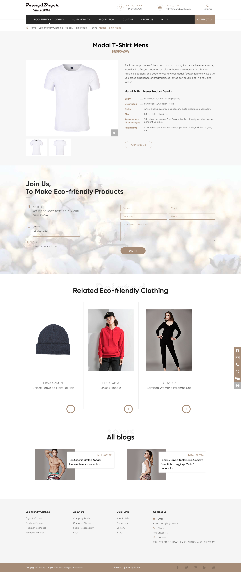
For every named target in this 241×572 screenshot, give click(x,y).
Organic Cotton (34, 518)
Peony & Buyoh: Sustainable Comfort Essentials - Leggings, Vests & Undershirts (182, 464)
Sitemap (118, 567)
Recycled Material (35, 532)
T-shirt (93, 27)
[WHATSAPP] (237, 371)
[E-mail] (237, 357)
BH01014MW (111, 383)
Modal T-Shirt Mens (110, 27)
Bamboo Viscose (34, 523)
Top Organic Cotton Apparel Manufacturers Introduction (85, 462)
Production (106, 19)
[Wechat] (237, 378)
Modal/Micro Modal (76, 27)
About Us (147, 19)
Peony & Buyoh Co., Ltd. (51, 567)
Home (33, 27)
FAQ (75, 532)
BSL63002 (169, 383)
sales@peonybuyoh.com (165, 523)
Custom (128, 19)
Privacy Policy (133, 567)
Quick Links (123, 511)
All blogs (120, 437)
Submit (133, 250)
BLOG (164, 19)
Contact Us (205, 19)
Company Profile (81, 518)
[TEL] (237, 364)
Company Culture (82, 523)
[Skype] (237, 350)
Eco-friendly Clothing (49, 19)
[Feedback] (237, 385)
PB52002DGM (53, 383)
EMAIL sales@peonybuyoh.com (45, 244)
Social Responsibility (83, 528)
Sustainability (81, 19)
